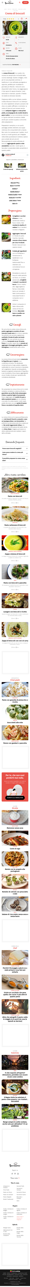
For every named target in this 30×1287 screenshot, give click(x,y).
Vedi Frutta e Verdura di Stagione (20, 1218)
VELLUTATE (16, 10)
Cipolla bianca (14, 191)
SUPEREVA (21, 1276)
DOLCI (15, 912)
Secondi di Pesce (21, 1192)
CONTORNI (15, 846)
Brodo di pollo (12, 194)
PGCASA (4, 1274)
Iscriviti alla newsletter (15, 797)
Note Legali (12, 1278)
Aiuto (20, 1279)
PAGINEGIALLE (14, 1273)
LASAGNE (15, 609)
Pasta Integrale (7, 1197)
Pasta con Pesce (7, 1192)
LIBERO (4, 1273)
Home (5, 9)
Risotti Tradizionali (8, 1199)
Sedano (14, 188)
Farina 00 (12, 197)
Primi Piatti (6, 1190)
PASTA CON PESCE (15, 741)
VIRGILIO (9, 1273)
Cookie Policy (23, 1278)
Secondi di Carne (21, 1194)
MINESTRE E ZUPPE (22, 9)
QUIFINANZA (9, 1276)
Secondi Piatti (20, 1186)
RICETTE (9, 9)
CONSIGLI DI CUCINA (15, 966)
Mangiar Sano (7, 1227)
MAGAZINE (15, 1095)
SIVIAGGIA (25, 1274)
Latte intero (12, 200)
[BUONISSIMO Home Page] (9, 2)
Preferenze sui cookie (13, 1279)
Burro (12, 185)
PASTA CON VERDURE (15, 493)
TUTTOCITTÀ (17, 1274)
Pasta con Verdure (8, 1194)
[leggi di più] (27, 155)
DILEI (21, 1274)
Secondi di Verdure (19, 1189)
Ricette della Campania (6, 1234)
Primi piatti (15, 679)
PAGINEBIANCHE (10, 1274)
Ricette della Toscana (20, 1236)
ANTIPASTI (15, 889)
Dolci (18, 1201)
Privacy (17, 1278)
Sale (13, 203)
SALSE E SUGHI (15, 826)
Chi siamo (6, 1278)
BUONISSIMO (15, 1276)
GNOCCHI (15, 720)
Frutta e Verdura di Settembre (22, 1213)
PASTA (15, 580)
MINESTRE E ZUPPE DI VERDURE (15, 551)
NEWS (15, 1070)
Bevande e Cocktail (19, 1197)
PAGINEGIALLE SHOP (22, 1273)
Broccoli (13, 183)
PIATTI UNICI (15, 867)
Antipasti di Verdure (6, 1186)
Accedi (25, 2)
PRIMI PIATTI (14, 9)
